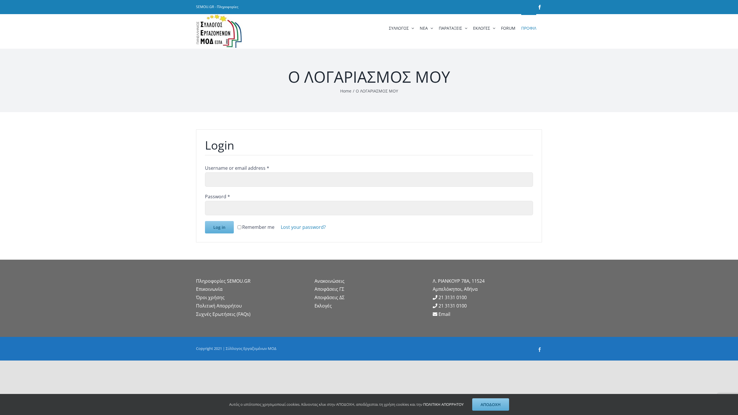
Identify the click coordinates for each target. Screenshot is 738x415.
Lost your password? (303, 227)
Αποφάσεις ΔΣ (329, 297)
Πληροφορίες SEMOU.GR (223, 281)
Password (217, 196)
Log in (219, 227)
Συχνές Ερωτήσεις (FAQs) (223, 314)
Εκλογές (323, 306)
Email (444, 314)
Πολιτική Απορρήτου (219, 306)
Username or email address (237, 168)
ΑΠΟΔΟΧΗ (491, 404)
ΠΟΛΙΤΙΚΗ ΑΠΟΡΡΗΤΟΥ (443, 404)
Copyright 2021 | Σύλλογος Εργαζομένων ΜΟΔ (236, 348)
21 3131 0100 (452, 297)
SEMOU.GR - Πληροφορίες (217, 6)
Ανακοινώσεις (329, 281)
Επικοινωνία (209, 289)
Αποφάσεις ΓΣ (329, 289)
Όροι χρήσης (210, 297)
